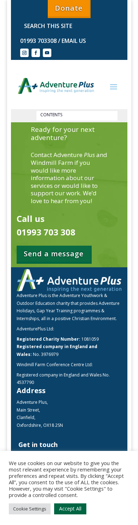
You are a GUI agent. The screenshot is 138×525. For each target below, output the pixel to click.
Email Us (73, 41)
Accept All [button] (70, 508)
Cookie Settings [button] (29, 509)
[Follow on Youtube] (47, 53)
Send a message (54, 253)
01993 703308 (38, 41)
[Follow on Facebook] (35, 53)
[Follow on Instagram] (24, 53)
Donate (68, 8)
